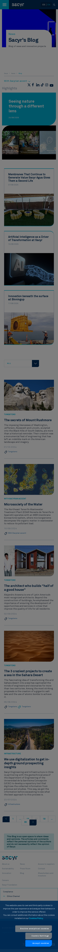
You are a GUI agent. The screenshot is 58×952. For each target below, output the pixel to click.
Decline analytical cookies (34, 929)
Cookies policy (36, 918)
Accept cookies (41, 943)
